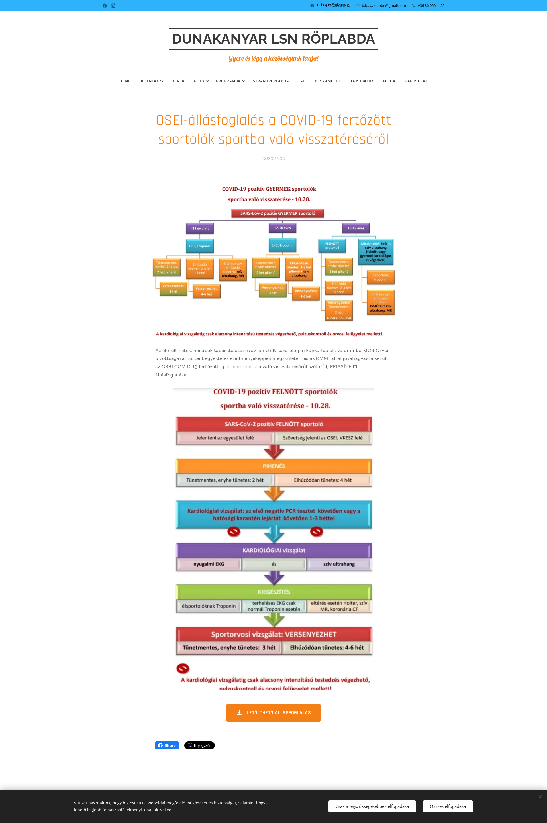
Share (170, 745)
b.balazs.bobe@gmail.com (384, 5)
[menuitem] (127, 81)
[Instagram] (113, 6)
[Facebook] (104, 6)
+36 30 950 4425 (431, 5)
